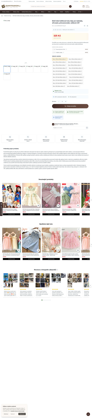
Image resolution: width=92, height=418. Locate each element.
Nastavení (13, 413)
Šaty (55, 11)
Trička (49, 11)
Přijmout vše (22, 413)
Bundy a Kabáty (6, 11)
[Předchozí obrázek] (5, 42)
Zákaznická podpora (17, 1)
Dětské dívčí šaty (7, 15)
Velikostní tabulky (48, 1)
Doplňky (67, 11)
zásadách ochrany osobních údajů (17, 411)
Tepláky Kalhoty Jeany (26, 11)
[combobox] (51, 6)
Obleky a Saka (16, 11)
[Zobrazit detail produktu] (18, 205)
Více (80, 11)
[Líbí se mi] (84, 26)
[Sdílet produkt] (87, 26)
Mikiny (42, 11)
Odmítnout (6, 413)
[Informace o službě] (66, 49)
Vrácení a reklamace (40, 1)
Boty (36, 11)
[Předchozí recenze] (1, 285)
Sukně (61, 11)
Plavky (74, 11)
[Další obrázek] (46, 42)
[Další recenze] (90, 285)
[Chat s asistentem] (88, 414)
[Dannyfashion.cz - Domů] (11, 6)
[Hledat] (70, 6)
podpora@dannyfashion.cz (8, 1)
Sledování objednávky (57, 1)
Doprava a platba (32, 1)
